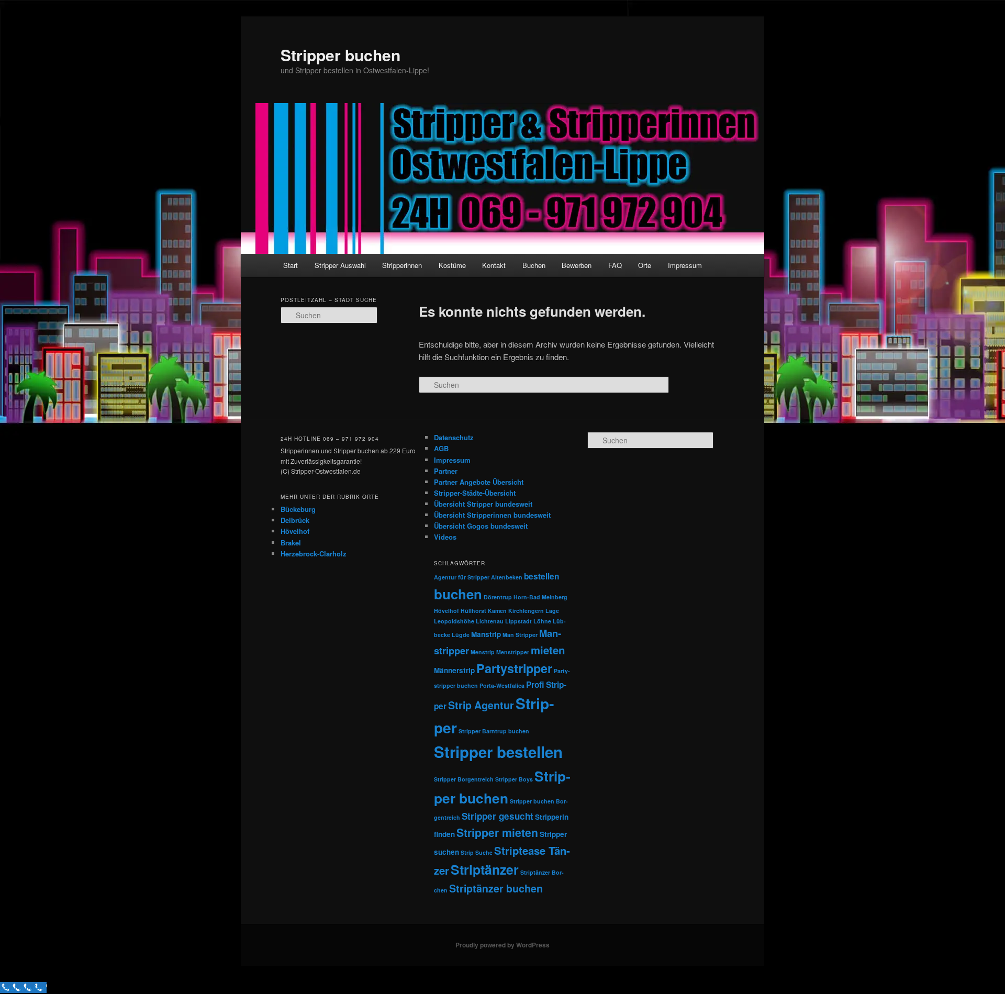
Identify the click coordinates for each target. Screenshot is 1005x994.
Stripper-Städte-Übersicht (475, 493)
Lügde (461, 635)
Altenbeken (506, 577)
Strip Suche (477, 852)
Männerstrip (454, 670)
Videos (445, 537)
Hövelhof (295, 531)
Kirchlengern (526, 611)
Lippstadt (518, 621)
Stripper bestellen (498, 752)
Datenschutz (454, 437)
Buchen (533, 265)
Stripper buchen (340, 54)
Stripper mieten (497, 832)
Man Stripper (520, 635)
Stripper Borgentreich (464, 779)
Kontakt (494, 265)
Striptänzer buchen (496, 888)
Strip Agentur (481, 705)
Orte (644, 265)
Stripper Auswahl (340, 265)
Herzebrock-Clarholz (314, 554)
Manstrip (486, 634)
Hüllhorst (473, 611)
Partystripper (514, 668)
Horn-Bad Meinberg (540, 597)
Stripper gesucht (497, 816)
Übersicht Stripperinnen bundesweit (492, 515)
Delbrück (295, 520)
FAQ (615, 265)
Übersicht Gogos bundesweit (481, 526)
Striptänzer (485, 869)
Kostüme (452, 265)
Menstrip (483, 652)
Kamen (497, 611)
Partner (445, 471)
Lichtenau (490, 621)
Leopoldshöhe (454, 621)
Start (290, 265)
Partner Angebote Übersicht (478, 482)
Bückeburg (298, 509)
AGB (441, 448)
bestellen (541, 576)
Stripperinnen (402, 265)
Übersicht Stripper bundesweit (483, 504)
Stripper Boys (514, 779)
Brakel (291, 543)
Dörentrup (498, 597)
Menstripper (512, 652)
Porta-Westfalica (501, 685)
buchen (458, 594)
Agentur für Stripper (461, 577)
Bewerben (576, 265)
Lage (552, 611)
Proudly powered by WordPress (502, 945)
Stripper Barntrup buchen (494, 731)
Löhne (542, 621)
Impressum (685, 265)
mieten (548, 649)
